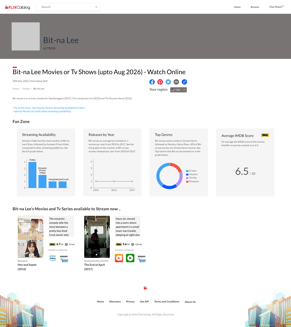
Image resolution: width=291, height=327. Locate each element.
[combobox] (178, 90)
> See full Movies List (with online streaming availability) (42, 111)
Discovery (115, 301)
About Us (190, 301)
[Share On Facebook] (152, 82)
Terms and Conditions (166, 301)
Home (237, 6)
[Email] (176, 82)
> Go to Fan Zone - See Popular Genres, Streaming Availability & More (49, 107)
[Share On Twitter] (168, 82)
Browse (255, 6)
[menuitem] (237, 6)
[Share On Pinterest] (160, 82)
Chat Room (275, 6)
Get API (144, 301)
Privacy (130, 301)
